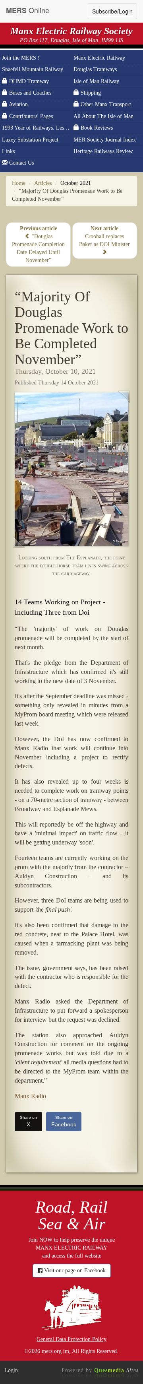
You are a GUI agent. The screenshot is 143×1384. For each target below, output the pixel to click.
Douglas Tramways (95, 69)
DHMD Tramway (28, 81)
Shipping (90, 93)
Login (11, 1370)
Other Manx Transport (105, 104)
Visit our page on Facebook (74, 1270)
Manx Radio (30, 1096)
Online (27, 10)
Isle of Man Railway (96, 81)
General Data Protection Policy (71, 1339)
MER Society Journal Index (104, 140)
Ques (116, 1370)
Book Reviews (96, 128)
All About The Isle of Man (103, 116)
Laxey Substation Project (30, 140)
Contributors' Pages (30, 116)
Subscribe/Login (112, 11)
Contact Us (21, 163)
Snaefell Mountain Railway (32, 69)
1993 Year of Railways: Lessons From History (36, 128)
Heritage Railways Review (103, 151)
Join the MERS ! (21, 58)
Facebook (63, 1121)
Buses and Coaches (29, 93)
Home (18, 183)
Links (8, 151)
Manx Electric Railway (99, 58)
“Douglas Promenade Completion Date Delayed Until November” (38, 244)
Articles (43, 183)
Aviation (18, 104)
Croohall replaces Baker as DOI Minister (104, 236)
